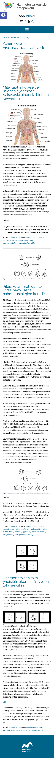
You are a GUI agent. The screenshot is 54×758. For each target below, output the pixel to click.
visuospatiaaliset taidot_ (27, 243)
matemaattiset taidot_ (39, 529)
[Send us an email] (21, 21)
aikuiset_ (28, 237)
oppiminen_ (26, 532)
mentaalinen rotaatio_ (20, 240)
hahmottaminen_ (39, 237)
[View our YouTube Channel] (29, 21)
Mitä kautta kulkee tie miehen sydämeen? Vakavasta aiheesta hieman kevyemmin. (26, 93)
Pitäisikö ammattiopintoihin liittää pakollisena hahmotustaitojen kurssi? (25, 290)
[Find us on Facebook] (25, 21)
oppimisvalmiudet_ (10, 243)
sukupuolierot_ (8, 534)
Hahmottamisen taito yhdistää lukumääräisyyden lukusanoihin (26, 581)
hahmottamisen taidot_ (12, 529)
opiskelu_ (33, 240)
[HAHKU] (27, 6)
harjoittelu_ (7, 240)
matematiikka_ (8, 532)
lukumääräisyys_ (9, 730)
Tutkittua (13, 237)
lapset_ (41, 727)
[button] (3, 15)
